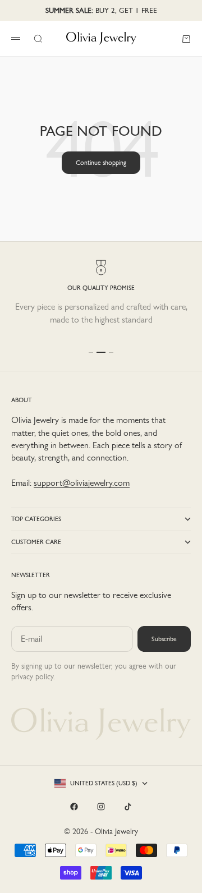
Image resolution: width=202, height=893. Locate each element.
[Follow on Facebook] (74, 806)
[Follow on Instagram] (101, 806)
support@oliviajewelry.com (82, 482)
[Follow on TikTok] (127, 806)
